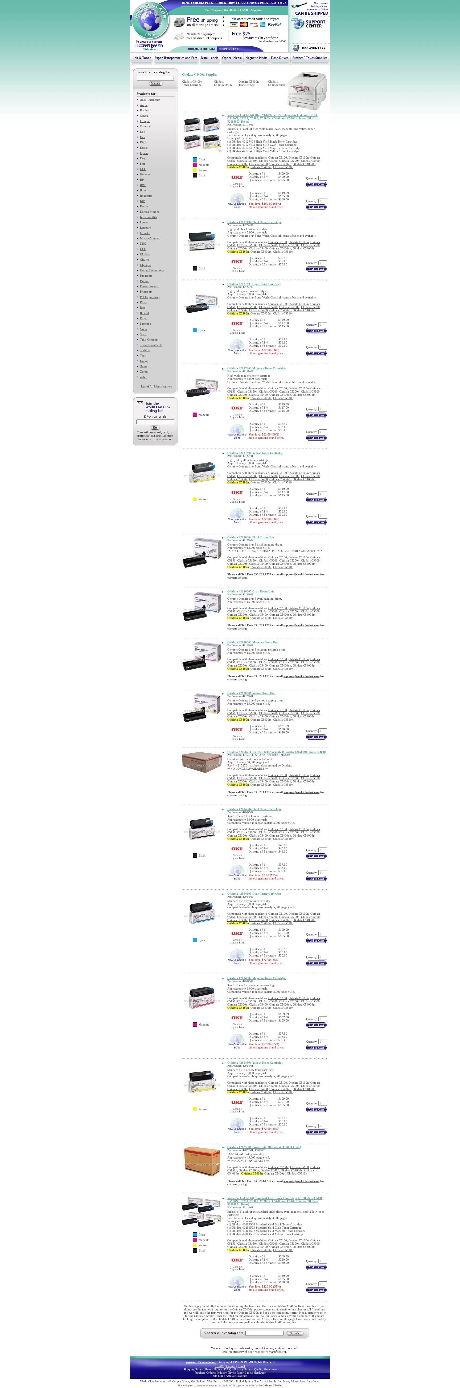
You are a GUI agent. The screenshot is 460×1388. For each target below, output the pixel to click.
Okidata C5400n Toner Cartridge (192, 83)
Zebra (143, 376)
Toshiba (145, 350)
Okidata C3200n (278, 1167)
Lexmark (145, 227)
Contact (231, 1366)
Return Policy (213, 1369)
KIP (142, 201)
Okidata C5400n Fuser (276, 83)
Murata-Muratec (150, 238)
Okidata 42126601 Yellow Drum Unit (251, 693)
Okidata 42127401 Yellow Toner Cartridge (255, 452)
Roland (144, 312)
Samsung (145, 323)
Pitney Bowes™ (149, 286)
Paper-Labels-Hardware (251, 1372)
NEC (143, 243)
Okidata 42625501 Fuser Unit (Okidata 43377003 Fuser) (264, 1147)
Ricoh (143, 302)
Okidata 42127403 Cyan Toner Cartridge (254, 283)
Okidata (145, 254)
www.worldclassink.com (201, 1361)
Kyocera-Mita (148, 217)
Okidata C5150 (299, 1167)
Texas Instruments (151, 344)
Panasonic (146, 275)
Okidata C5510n (283, 167)
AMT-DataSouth (150, 99)
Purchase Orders (205, 1372)
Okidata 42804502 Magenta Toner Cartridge (256, 978)
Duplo (144, 147)
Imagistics (146, 195)
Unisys (144, 360)
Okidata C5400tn (261, 167)
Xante (143, 366)
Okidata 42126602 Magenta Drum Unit (252, 642)
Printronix (146, 291)
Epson (144, 153)
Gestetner (145, 174)
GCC (143, 169)
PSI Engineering (150, 296)
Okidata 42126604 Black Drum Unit (250, 537)
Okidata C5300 (310, 160)
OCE (143, 249)
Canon (144, 115)
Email (241, 1366)
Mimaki (145, 233)
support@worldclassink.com (301, 574)
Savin (143, 328)
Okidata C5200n (289, 160)
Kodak (144, 206)
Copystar (145, 126)
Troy (143, 355)
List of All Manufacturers (156, 386)
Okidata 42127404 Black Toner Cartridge (254, 222)
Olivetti (144, 259)
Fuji (142, 163)
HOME (219, 1366)
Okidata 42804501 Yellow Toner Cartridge (255, 1062)
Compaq (145, 121)
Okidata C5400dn (280, 164)
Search (294, 1333)
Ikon (143, 190)
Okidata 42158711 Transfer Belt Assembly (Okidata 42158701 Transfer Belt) (276, 751)
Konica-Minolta (149, 211)
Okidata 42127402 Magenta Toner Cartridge (256, 368)
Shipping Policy (193, 1369)
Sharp (143, 334)
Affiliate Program (236, 1375)
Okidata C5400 (258, 164)
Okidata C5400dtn (304, 164)
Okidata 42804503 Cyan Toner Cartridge (254, 893)
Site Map (218, 1375)
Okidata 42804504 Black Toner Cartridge (254, 809)
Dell (142, 131)
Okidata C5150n (247, 160)
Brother (144, 110)
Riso (142, 307)
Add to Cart (316, 184)
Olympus (145, 265)
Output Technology (152, 270)
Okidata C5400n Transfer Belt (249, 83)
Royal (143, 318)
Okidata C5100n (299, 157)
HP (142, 179)
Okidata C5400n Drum (223, 83)
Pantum (144, 281)
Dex (142, 137)
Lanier (144, 222)
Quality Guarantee (265, 1369)
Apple (143, 105)
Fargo (143, 158)
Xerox (144, 371)
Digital (144, 142)
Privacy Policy (243, 1369)
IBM (143, 185)
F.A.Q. (228, 1369)
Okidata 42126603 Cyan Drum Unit (250, 591)
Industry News (226, 1372)
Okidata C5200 (268, 160)
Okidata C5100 (277, 157)
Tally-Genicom (149, 339)
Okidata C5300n (237, 164)
